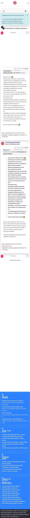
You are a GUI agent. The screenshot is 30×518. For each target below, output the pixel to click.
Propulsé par (13, 260)
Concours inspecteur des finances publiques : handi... (12, 406)
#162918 (26, 147)
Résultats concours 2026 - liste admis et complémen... (13, 400)
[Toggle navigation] (4, 11)
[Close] (27, 15)
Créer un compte (13, 134)
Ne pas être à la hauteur (7, 412)
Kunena (18, 260)
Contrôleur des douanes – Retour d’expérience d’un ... (12, 418)
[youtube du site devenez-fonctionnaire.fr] (13, 143)
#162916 (26, 68)
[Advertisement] (15, 51)
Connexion (4, 134)
